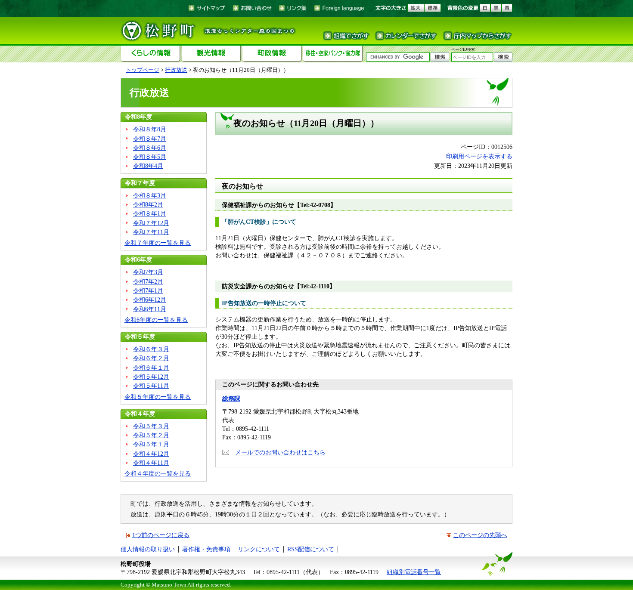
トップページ (142, 70)
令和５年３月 (151, 426)
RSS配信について (310, 549)
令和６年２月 (151, 358)
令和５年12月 (151, 376)
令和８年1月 (149, 213)
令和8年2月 (148, 204)
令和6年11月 (149, 309)
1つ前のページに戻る (160, 534)
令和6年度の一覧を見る (156, 319)
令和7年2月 (148, 281)
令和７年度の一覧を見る (157, 242)
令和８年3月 (149, 195)
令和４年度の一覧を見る (157, 473)
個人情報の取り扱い (148, 549)
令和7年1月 (148, 290)
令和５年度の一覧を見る (157, 396)
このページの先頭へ (480, 534)
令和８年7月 (149, 138)
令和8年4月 (148, 165)
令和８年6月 (149, 147)
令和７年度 (140, 182)
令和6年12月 (149, 299)
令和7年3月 (148, 272)
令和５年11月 (151, 385)
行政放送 (176, 70)
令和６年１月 (151, 367)
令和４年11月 (151, 462)
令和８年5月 (149, 156)
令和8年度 (138, 116)
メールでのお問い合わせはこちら (280, 452)
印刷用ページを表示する (479, 156)
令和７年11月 (151, 232)
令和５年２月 (151, 435)
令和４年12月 (151, 453)
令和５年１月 (151, 444)
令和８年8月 (149, 129)
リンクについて (259, 549)
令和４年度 (140, 413)
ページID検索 (463, 49)
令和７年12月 (151, 222)
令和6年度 (138, 259)
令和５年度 (140, 336)
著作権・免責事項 (206, 549)
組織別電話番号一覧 (414, 571)
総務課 (231, 398)
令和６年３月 (151, 349)
